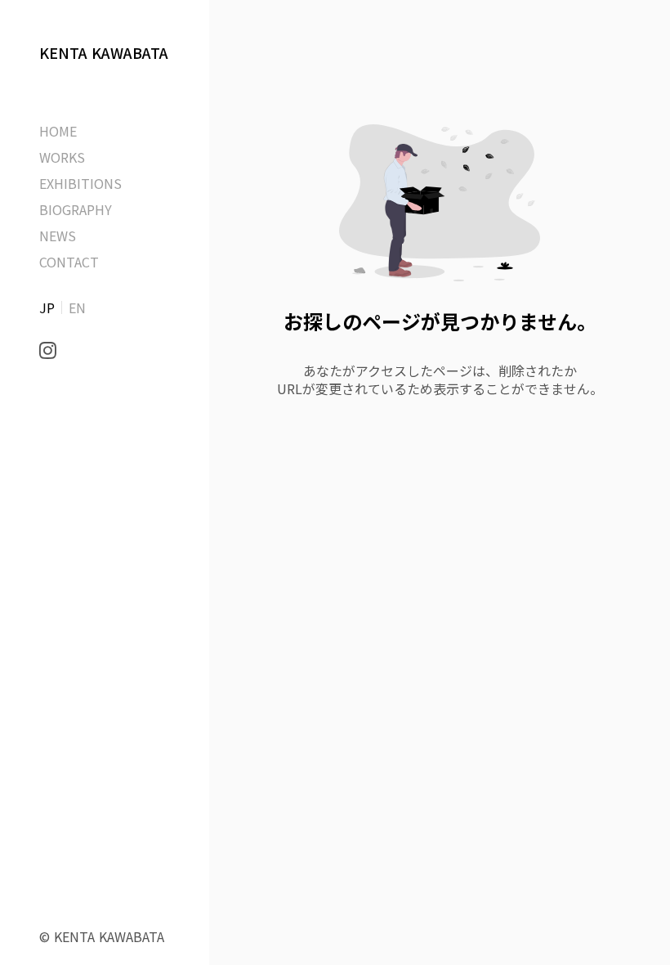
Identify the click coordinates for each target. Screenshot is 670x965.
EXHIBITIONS (80, 183)
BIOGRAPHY (75, 209)
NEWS (57, 235)
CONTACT (69, 262)
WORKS (62, 157)
